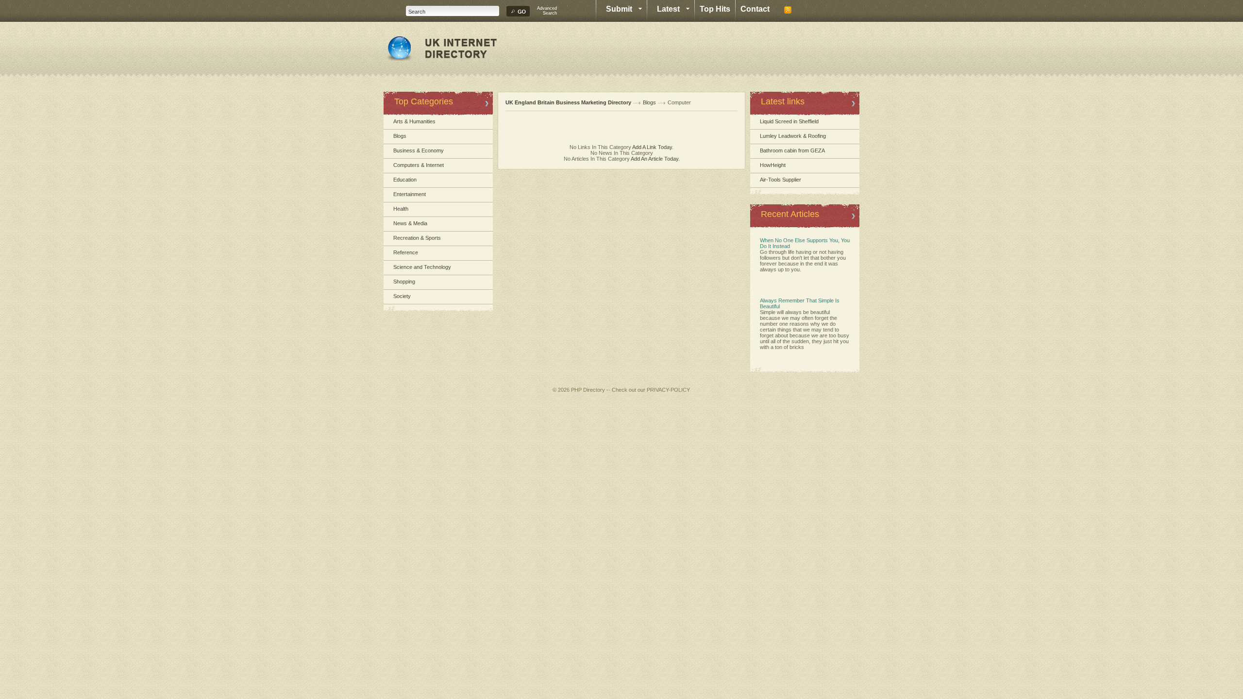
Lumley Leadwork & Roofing (793, 136)
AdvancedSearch (547, 11)
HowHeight (773, 165)
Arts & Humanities (414, 121)
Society (402, 296)
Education (405, 180)
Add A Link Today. (652, 147)
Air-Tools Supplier (780, 180)
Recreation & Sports (417, 238)
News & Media (410, 223)
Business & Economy (418, 150)
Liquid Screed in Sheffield (789, 121)
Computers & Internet (418, 165)
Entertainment (409, 194)
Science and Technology (422, 267)
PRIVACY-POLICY (668, 390)
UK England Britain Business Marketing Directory (568, 102)
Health (400, 209)
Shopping (404, 281)
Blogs (399, 136)
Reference (405, 252)
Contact (755, 9)
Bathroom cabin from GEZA (792, 150)
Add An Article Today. (655, 159)
